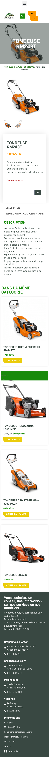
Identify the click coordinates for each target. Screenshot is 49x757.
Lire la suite (13, 360)
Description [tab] (13, 207)
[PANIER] (37, 192)
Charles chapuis (13, 67)
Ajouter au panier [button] (16, 514)
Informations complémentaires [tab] (25, 213)
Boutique (29, 67)
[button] (24, 3)
